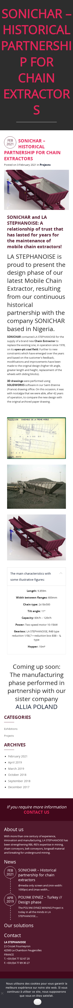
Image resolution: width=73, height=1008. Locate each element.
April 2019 (15, 762)
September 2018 (19, 781)
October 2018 (17, 775)
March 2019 (16, 769)
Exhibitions (10, 729)
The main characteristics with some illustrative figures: (30, 576)
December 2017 (18, 787)
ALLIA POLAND (37, 707)
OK (38, 1002)
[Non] (2, 993)
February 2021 (18, 756)
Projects (45, 165)
